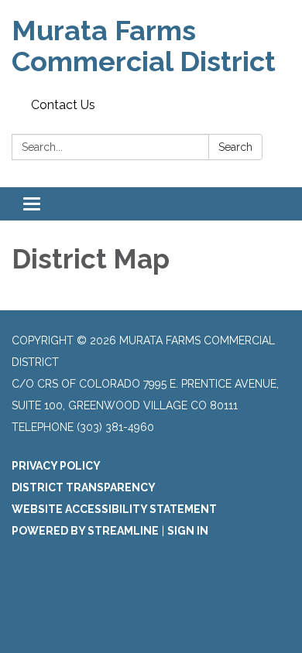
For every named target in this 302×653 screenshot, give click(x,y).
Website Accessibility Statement (114, 509)
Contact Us (63, 104)
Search (235, 147)
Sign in (187, 531)
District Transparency (84, 487)
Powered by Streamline (85, 531)
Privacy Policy (56, 466)
